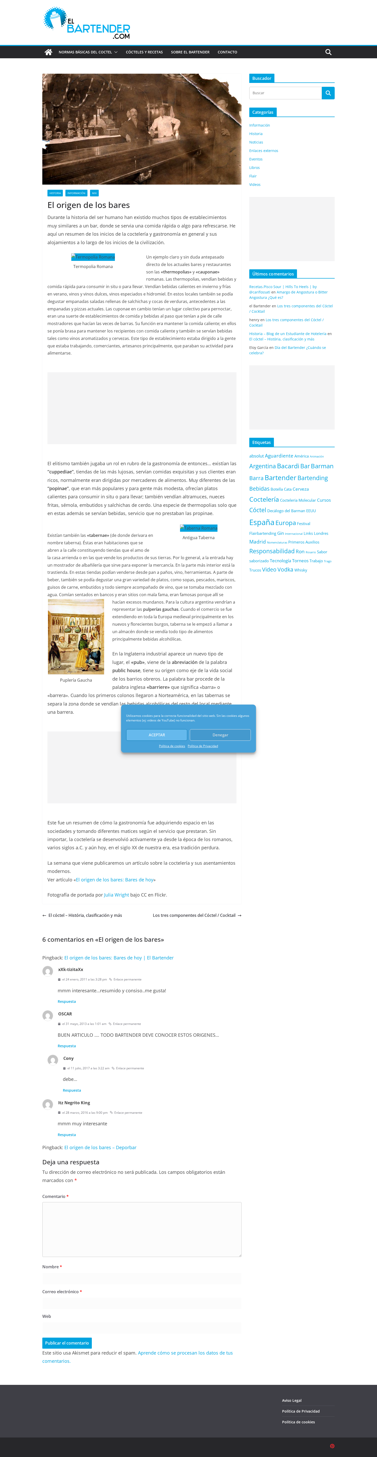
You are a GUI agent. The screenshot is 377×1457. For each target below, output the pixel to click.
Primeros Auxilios (303, 542)
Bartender (280, 477)
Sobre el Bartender (190, 52)
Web (46, 1316)
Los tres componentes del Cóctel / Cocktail (194, 915)
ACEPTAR (157, 734)
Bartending (312, 478)
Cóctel (257, 510)
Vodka (285, 569)
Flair (253, 176)
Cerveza (301, 489)
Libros (254, 167)
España (261, 522)
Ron (300, 551)
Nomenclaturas (277, 542)
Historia (55, 193)
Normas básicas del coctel (85, 52)
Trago (328, 561)
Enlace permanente (128, 979)
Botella (277, 489)
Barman (322, 466)
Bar (305, 466)
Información (76, 193)
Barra (256, 478)
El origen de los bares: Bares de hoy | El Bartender (119, 958)
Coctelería (264, 499)
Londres (321, 533)
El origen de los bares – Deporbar (100, 1147)
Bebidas (259, 488)
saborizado (259, 560)
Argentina (262, 466)
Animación (317, 456)
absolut (256, 456)
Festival (303, 523)
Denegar (220, 734)
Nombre (52, 1267)
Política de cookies (172, 746)
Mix (94, 193)
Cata (288, 489)
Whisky (300, 570)
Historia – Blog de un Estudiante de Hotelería (287, 333)
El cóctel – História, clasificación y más (85, 915)
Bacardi (288, 465)
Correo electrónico (62, 1291)
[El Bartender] (48, 52)
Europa (285, 523)
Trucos (255, 570)
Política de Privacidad (203, 746)
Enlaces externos (263, 150)
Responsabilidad (272, 551)
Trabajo (316, 560)
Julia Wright (116, 895)
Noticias (256, 142)
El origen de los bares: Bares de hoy (114, 880)
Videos (255, 184)
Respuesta (67, 1001)
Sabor (322, 551)
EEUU (311, 510)
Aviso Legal (292, 1400)
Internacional (294, 534)
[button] (115, 52)
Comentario (55, 1196)
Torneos (300, 561)
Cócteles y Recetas (144, 52)
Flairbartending (262, 533)
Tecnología (280, 561)
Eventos (256, 159)
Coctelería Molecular (298, 500)
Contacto (227, 52)
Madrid (257, 541)
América (301, 456)
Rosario (311, 552)
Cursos (324, 500)
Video (269, 569)
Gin (280, 533)
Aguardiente (279, 455)
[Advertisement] (141, 408)
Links (308, 533)
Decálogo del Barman (286, 510)
